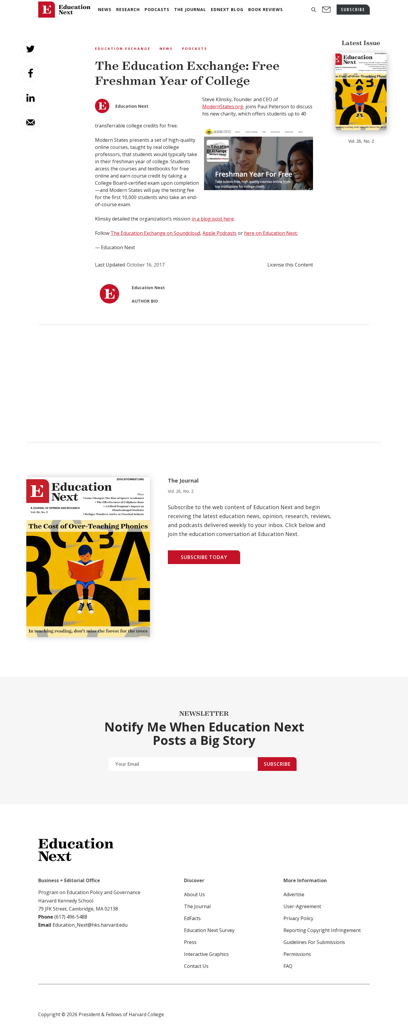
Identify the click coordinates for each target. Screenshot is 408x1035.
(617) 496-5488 (70, 917)
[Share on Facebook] (30, 73)
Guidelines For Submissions (314, 942)
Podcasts (194, 48)
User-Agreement (302, 906)
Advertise (293, 894)
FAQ (287, 966)
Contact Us (196, 966)
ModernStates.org (222, 106)
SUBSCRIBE (353, 9)
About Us (194, 894)
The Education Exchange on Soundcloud (155, 233)
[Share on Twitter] (30, 49)
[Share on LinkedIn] (30, 98)
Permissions (297, 954)
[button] (313, 9)
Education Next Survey (209, 930)
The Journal (197, 906)
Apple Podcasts (220, 233)
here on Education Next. (271, 233)
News (166, 48)
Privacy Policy (298, 918)
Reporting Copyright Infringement (322, 930)
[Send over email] (30, 122)
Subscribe (277, 764)
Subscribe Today (204, 557)
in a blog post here (212, 218)
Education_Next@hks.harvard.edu (89, 925)
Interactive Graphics (206, 954)
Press (190, 942)
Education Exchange (123, 48)
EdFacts (192, 918)
